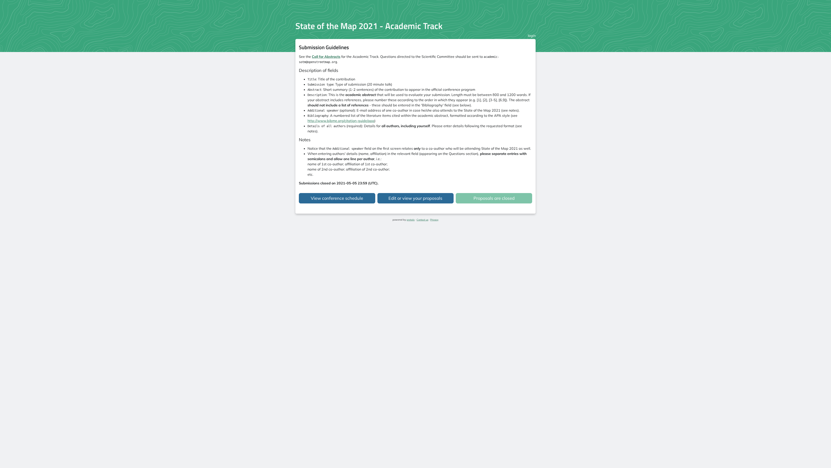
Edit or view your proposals (415, 198)
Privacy (434, 219)
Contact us (422, 219)
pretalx (411, 219)
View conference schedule (337, 198)
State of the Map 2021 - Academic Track (369, 25)
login (532, 35)
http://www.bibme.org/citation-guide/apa (341, 121)
